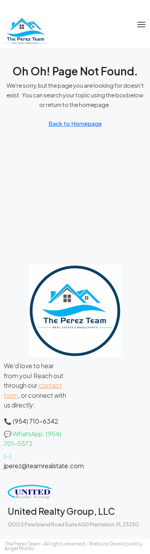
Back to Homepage (75, 123)
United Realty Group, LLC (61, 511)
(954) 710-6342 (35, 421)
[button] (141, 25)
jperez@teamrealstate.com (44, 466)
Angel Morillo (20, 548)
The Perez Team (22, 544)
